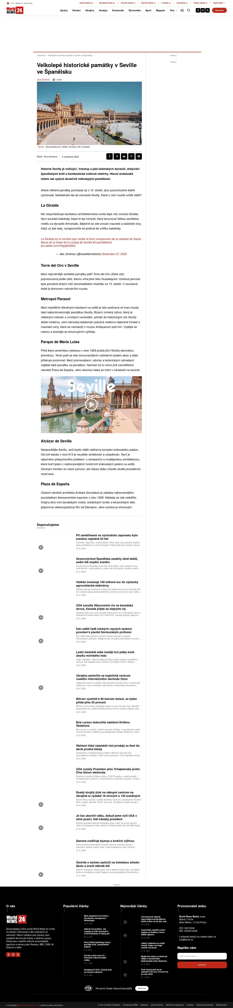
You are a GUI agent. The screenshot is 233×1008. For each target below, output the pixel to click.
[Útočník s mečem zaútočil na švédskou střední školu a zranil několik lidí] (55, 868)
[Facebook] (198, 10)
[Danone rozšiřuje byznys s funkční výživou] (55, 845)
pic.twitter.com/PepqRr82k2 (58, 245)
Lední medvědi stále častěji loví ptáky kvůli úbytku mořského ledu (105, 654)
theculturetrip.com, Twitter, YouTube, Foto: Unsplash (68, 146)
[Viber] (131, 156)
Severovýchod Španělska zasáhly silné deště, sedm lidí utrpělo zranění (107, 560)
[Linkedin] (124, 156)
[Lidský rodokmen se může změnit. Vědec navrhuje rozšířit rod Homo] (130, 947)
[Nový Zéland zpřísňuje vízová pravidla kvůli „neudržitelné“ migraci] (73, 946)
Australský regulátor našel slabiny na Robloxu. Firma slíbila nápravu (153, 932)
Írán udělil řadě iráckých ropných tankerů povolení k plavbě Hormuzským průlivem (104, 630)
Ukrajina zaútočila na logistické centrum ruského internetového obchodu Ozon (103, 677)
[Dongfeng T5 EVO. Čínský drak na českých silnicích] (73, 972)
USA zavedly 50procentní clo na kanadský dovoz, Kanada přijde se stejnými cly (104, 607)
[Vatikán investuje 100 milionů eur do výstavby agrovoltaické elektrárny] (55, 588)
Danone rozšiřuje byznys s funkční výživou (105, 841)
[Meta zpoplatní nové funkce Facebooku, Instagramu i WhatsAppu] (73, 919)
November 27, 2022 (114, 254)
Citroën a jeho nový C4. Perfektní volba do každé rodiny (95, 957)
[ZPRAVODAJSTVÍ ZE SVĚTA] (11, 10)
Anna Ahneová (50, 156)
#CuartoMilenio (102, 242)
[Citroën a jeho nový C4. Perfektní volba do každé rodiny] (73, 959)
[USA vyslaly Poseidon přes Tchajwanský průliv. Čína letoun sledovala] (55, 775)
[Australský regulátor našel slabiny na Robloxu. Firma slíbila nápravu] (130, 933)
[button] (188, 10)
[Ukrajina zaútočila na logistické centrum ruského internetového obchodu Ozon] (55, 681)
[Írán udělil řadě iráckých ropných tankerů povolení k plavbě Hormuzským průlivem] (55, 635)
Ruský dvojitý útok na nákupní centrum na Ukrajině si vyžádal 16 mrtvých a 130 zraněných (108, 794)
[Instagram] (203, 10)
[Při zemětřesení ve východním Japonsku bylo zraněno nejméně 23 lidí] (55, 541)
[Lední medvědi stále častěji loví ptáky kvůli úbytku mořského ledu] (55, 658)
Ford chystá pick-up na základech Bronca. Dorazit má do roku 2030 (154, 972)
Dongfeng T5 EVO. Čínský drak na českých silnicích (98, 970)
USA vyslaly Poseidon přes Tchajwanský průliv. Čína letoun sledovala (108, 771)
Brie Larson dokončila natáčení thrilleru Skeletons (103, 724)
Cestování (41, 55)
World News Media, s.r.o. (28, 1005)
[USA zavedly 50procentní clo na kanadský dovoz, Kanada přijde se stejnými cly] (55, 611)
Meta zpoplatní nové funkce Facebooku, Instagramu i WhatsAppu (96, 918)
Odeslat (202, 964)
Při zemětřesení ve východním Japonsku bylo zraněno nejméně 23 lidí (107, 537)
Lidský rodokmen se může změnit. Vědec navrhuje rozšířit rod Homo (153, 945)
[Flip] (139, 156)
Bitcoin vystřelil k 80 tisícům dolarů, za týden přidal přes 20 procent (106, 700)
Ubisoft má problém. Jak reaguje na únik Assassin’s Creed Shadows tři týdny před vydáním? (97, 932)
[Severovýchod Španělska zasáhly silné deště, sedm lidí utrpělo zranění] (55, 565)
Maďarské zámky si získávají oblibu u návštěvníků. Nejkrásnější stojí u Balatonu (154, 958)
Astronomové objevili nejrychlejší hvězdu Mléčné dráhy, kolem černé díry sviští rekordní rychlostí (154, 920)
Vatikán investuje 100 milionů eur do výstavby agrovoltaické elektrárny (107, 584)
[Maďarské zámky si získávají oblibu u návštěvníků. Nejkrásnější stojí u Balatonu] (130, 960)
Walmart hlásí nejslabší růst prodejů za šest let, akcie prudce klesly (108, 747)
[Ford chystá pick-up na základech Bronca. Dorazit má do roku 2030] (130, 973)
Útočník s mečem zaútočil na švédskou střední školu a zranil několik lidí (107, 864)
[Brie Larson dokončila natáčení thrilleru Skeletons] (55, 728)
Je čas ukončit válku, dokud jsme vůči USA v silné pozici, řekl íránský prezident (106, 817)
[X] (207, 10)
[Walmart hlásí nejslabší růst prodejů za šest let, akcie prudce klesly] (55, 752)
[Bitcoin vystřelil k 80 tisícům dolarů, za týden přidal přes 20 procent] (55, 705)
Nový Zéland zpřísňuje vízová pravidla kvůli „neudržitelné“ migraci (97, 944)
